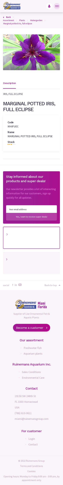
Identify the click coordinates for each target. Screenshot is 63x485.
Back (8, 17)
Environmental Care (33, 377)
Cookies (31, 471)
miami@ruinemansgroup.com (31, 419)
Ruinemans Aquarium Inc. (31, 364)
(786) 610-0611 (23, 413)
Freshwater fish (33, 348)
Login (31, 438)
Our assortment (31, 340)
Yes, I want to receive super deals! (31, 216)
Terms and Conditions (31, 466)
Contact (33, 444)
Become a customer (29, 328)
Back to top (50, 285)
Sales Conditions (31, 372)
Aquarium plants (33, 353)
